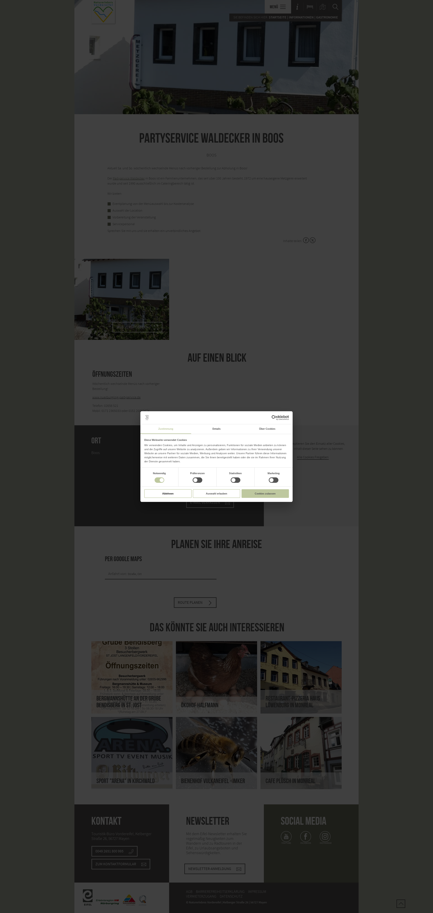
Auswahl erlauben (216, 493)
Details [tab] (216, 428)
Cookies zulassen (265, 493)
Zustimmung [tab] (165, 428)
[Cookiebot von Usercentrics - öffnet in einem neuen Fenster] (274, 417)
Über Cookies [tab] (267, 428)
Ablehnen (168, 493)
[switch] (197, 480)
